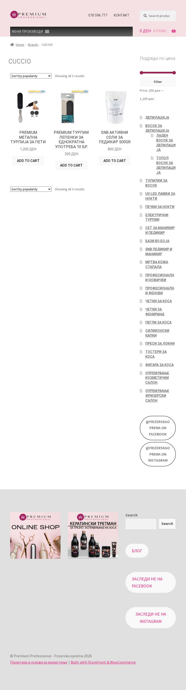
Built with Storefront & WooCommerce (103, 662)
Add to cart (28, 161)
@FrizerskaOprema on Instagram (158, 454)
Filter (158, 82)
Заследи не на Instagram (150, 617)
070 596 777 (97, 15)
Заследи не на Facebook (147, 582)
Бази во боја (157, 241)
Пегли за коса (158, 322)
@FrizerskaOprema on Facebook (158, 427)
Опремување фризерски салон (157, 395)
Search (131, 515)
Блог (137, 551)
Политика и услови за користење (38, 662)
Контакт (122, 15)
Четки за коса (158, 301)
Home (20, 44)
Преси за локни (160, 343)
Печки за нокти (159, 207)
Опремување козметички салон (157, 378)
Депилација (157, 118)
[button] (27, 31)
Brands (33, 44)
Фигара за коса (159, 365)
